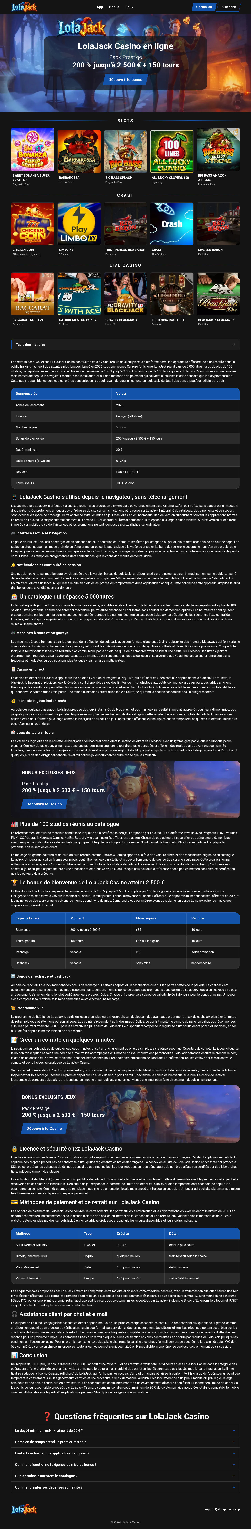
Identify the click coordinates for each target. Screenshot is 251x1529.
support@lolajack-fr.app (222, 1509)
